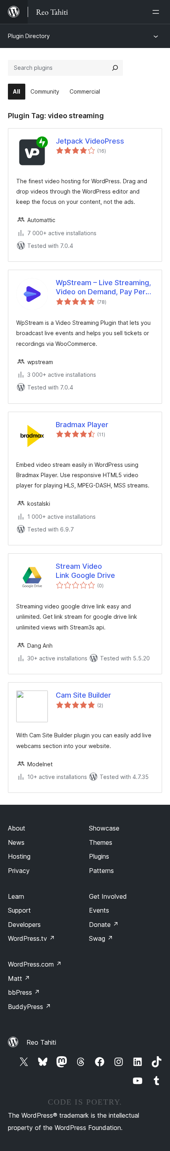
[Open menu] (157, 12)
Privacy (19, 871)
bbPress (24, 992)
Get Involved (108, 896)
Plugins (99, 856)
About (16, 828)
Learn (16, 896)
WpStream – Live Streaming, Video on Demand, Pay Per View (103, 287)
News (16, 842)
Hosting (19, 856)
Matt (19, 978)
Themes (100, 842)
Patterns (101, 871)
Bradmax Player (82, 424)
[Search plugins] (115, 68)
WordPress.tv (31, 938)
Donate (104, 924)
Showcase (104, 828)
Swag (101, 938)
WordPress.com (35, 964)
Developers (24, 924)
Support (19, 910)
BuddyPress (29, 1007)
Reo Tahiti (41, 1042)
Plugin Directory (29, 36)
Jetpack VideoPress (90, 141)
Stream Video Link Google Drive (85, 570)
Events (99, 910)
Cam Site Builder (83, 695)
